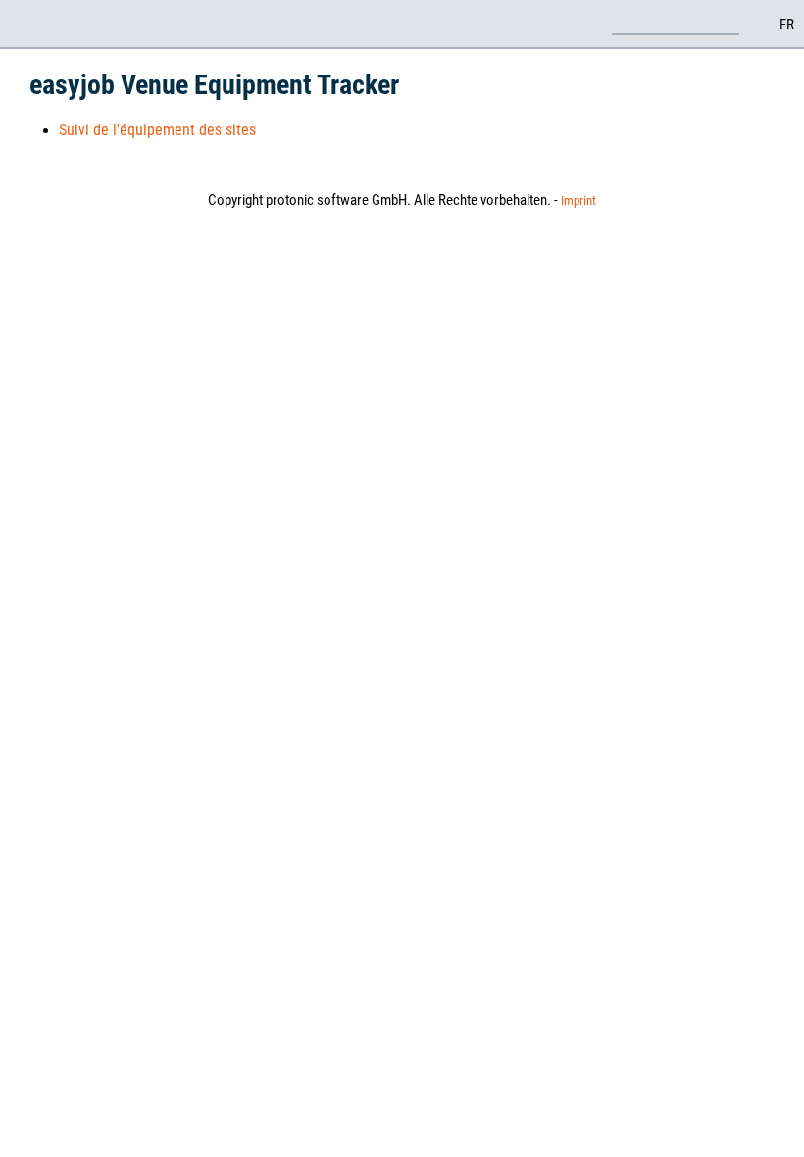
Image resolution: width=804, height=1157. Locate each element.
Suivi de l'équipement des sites (157, 130)
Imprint (578, 200)
